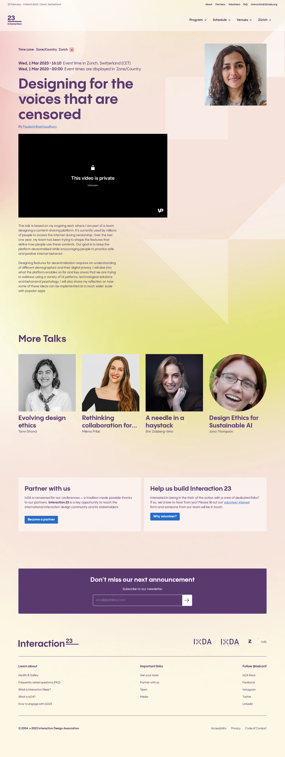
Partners (220, 4)
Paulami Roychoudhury (40, 126)
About (208, 4)
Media (144, 697)
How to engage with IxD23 (35, 704)
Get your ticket (149, 675)
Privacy (236, 728)
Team (143, 689)
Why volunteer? (165, 516)
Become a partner (41, 519)
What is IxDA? (26, 697)
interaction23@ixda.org (264, 4)
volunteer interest (237, 502)
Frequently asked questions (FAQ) (39, 682)
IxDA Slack (249, 675)
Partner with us (149, 682)
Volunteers (234, 4)
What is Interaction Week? (34, 689)
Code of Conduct (256, 728)
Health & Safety (28, 675)
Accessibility (218, 728)
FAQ (245, 4)
